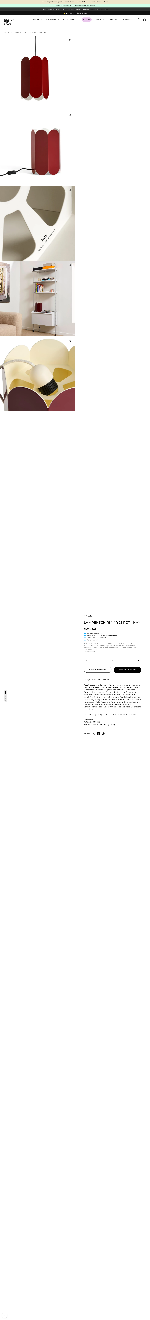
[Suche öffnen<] (139, 19)
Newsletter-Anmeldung (108, 636)
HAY (17, 33)
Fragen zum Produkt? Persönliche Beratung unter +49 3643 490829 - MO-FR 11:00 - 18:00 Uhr (75, 9)
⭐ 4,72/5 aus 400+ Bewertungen (75, 13)
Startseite (8, 33)
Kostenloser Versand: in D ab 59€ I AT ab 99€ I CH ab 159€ (75, 5)
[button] (138, 660)
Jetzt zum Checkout (127, 670)
